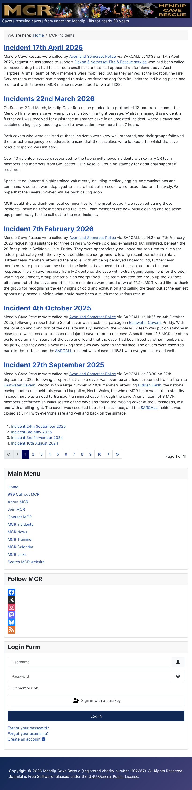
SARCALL (64, 350)
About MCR (18, 501)
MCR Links (17, 554)
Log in (96, 716)
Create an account (25, 739)
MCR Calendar (20, 546)
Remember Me (26, 688)
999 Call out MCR (23, 494)
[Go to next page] (108, 454)
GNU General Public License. (114, 776)
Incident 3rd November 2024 (37, 437)
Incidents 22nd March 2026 (49, 98)
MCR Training (19, 539)
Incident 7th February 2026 (49, 229)
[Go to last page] (117, 454)
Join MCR (16, 509)
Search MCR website (26, 561)
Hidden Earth (149, 385)
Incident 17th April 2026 (43, 47)
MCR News (17, 531)
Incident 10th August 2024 (34, 443)
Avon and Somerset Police (92, 56)
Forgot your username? (28, 733)
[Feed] (96, 630)
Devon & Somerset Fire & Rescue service (111, 62)
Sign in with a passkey (100, 700)
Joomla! (16, 776)
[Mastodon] (96, 615)
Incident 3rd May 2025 (31, 432)
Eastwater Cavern (145, 322)
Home (13, 486)
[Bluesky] (96, 622)
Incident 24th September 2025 (38, 426)
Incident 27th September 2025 (54, 365)
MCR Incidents (20, 524)
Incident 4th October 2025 (47, 308)
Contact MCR (20, 516)
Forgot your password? (28, 728)
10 (99, 454)
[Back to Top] (183, 781)
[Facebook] (96, 592)
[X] (96, 600)
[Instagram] (96, 607)
